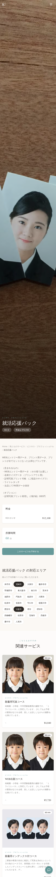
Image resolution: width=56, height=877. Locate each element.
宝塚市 (32, 615)
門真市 (19, 597)
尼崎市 (19, 584)
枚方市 (34, 590)
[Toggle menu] (51, 4)
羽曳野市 (8, 590)
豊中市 (7, 621)
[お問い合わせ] (49, 870)
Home (4, 446)
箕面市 (19, 603)
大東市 (30, 584)
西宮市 (7, 609)
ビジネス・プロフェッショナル (40, 446)
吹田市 (21, 615)
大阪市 (19, 609)
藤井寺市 (42, 584)
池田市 (7, 597)
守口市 (30, 603)
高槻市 (43, 615)
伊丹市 (7, 584)
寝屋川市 (42, 603)
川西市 (41, 597)
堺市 (29, 609)
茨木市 (45, 590)
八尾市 (19, 621)
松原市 (7, 603)
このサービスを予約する (28, 551)
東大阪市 (21, 590)
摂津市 (40, 609)
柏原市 (30, 597)
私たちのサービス (17, 446)
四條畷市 (8, 615)
